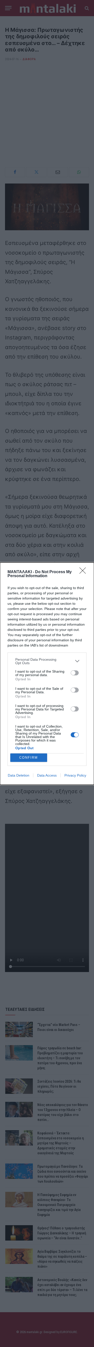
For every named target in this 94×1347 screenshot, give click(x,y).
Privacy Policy (75, 775)
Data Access (47, 775)
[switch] (75, 672)
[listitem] (47, 661)
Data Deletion (18, 775)
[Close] (84, 572)
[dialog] (47, 673)
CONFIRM (28, 757)
